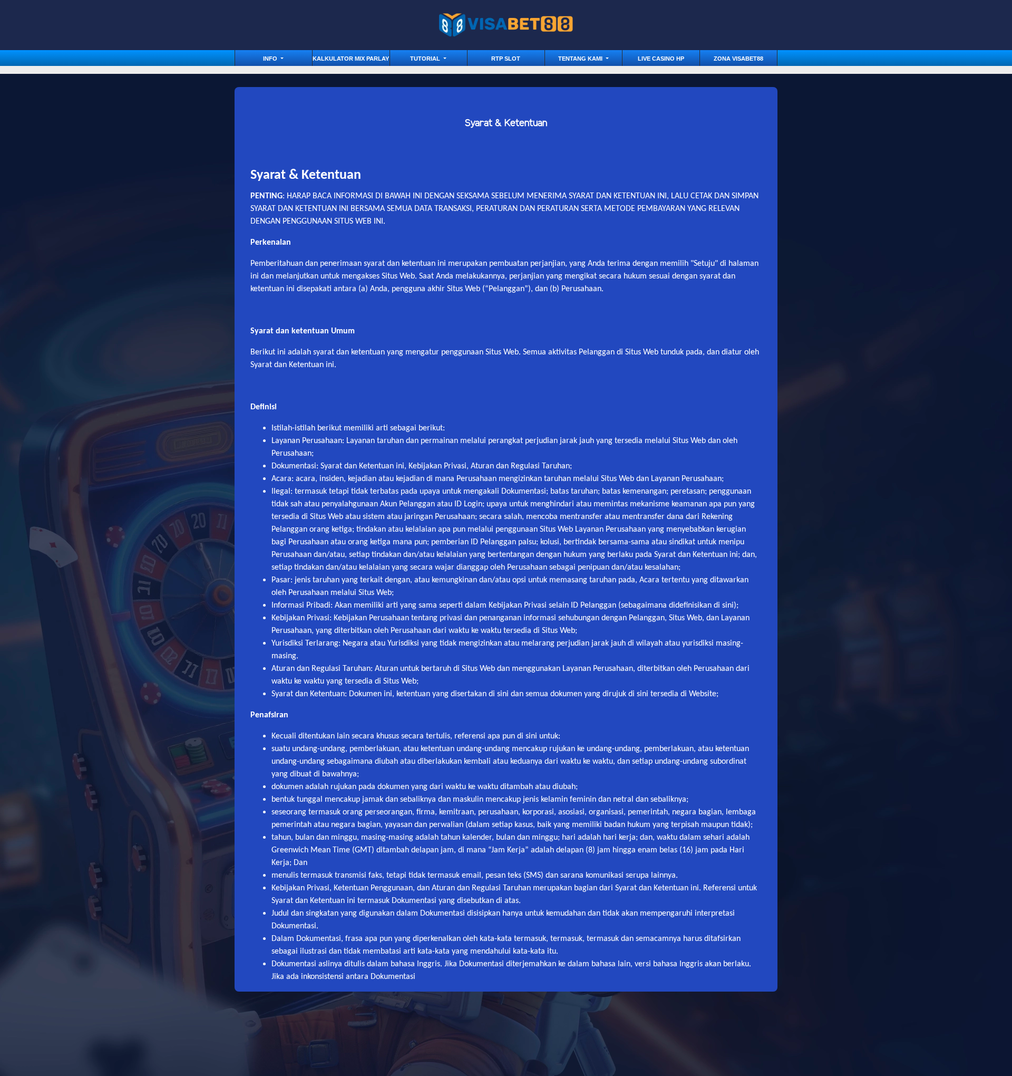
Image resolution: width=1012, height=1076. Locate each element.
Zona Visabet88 (738, 58)
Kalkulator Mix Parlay (351, 58)
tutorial (426, 58)
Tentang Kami (581, 58)
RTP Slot (505, 58)
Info (271, 58)
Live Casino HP (661, 58)
